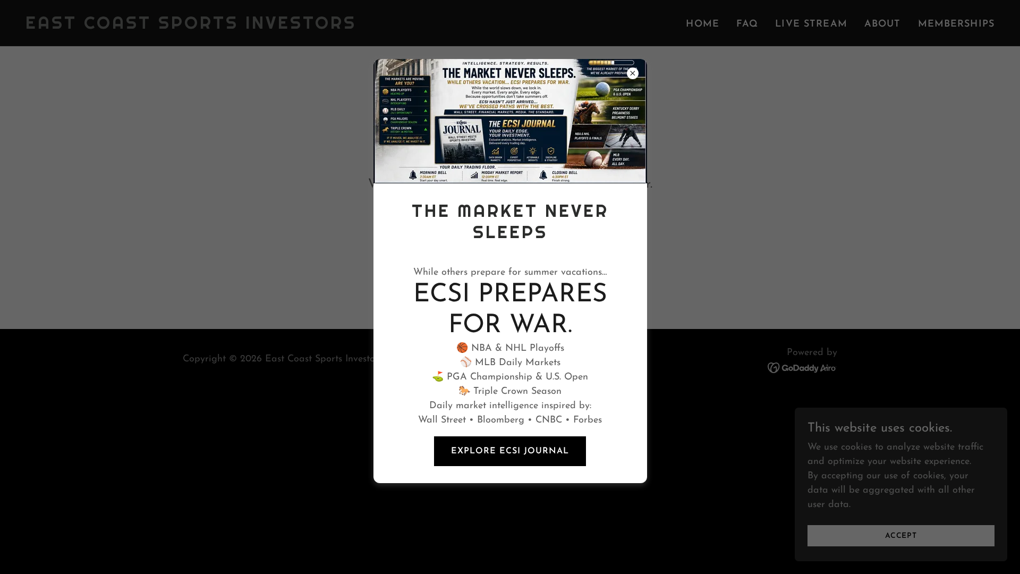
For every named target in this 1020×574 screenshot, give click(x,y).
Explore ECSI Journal (510, 451)
